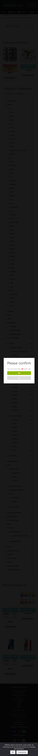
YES (19, 373)
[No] (36, 749)
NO (19, 378)
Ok (13, 752)
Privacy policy (22, 752)
